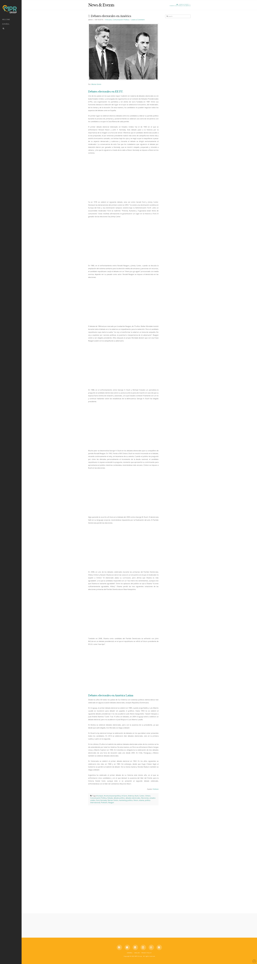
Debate (110, 798)
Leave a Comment (138, 20)
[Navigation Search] (11, 29)
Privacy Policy (146, 953)
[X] (127, 947)
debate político (119, 798)
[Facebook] (119, 947)
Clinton (147, 796)
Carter (141, 796)
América (131, 796)
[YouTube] (143, 947)
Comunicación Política (121, 20)
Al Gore (124, 796)
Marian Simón (96, 84)
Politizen (156, 789)
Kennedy (103, 800)
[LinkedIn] (135, 947)
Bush (137, 796)
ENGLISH (137, 953)
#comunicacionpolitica (112, 796)
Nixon (136, 800)
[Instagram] (151, 947)
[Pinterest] (159, 947)
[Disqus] (123, 830)
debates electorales (133, 798)
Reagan (111, 802)
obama (141, 800)
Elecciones (145, 798)
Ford (97, 800)
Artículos (108, 20)
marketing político (126, 800)
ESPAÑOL (130, 953)
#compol (99, 796)
